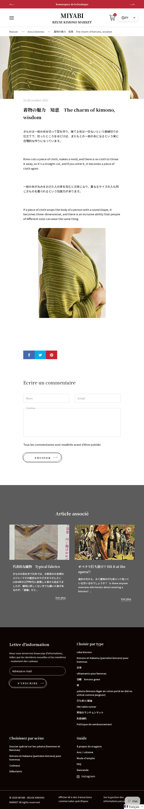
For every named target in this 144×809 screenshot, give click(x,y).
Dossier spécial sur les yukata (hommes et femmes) (34, 748)
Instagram (88, 776)
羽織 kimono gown (88, 679)
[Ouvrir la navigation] (11, 17)
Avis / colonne (85, 752)
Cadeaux (14, 765)
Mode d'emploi (86, 758)
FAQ (79, 764)
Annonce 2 (72, 4)
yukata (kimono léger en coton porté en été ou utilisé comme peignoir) (104, 693)
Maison (13, 31)
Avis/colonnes (36, 31)
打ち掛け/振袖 (84, 700)
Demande (82, 770)
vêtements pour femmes (91, 673)
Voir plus (61, 597)
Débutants (15, 771)
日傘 (79, 667)
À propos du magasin (89, 746)
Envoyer (43, 458)
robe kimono (84, 652)
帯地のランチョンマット (90, 712)
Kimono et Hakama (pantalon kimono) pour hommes (102, 659)
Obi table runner (86, 706)
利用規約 (81, 718)
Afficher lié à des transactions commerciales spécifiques (75, 799)
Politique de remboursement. (94, 724)
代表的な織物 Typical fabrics (36, 566)
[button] (134, 806)
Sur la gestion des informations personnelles (118, 799)
